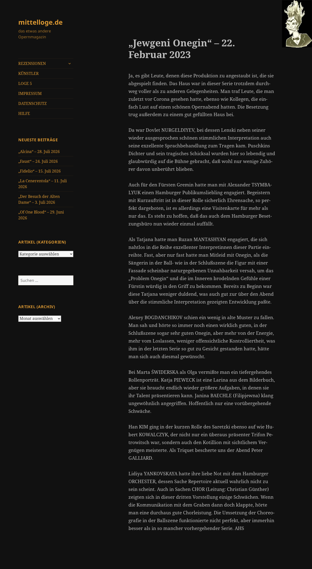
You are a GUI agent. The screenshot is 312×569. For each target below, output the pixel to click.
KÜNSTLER (28, 73)
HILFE (24, 113)
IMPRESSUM (30, 93)
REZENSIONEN (32, 63)
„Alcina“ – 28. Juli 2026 (39, 151)
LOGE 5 (25, 83)
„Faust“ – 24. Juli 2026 (38, 161)
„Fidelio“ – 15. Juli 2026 (39, 171)
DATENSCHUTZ (32, 103)
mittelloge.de (40, 22)
